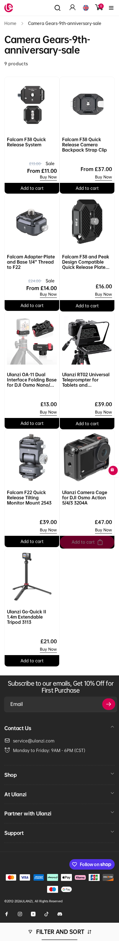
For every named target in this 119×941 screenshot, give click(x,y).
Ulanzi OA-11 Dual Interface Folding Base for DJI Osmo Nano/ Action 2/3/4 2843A (32, 380)
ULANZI (27, 901)
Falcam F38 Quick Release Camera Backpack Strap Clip (84, 144)
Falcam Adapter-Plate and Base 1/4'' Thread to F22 (31, 262)
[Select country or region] (85, 7)
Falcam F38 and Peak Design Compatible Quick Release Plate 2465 (85, 262)
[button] (57, 7)
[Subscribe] (108, 704)
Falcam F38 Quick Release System (26, 142)
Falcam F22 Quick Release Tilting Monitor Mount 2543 (29, 497)
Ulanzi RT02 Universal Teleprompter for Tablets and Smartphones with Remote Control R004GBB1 (85, 380)
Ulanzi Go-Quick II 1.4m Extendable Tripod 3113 (26, 617)
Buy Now (48, 176)
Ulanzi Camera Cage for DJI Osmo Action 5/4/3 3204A (84, 497)
